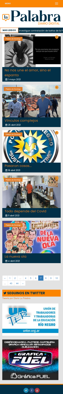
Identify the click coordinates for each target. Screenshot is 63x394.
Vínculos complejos (21, 120)
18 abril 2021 (14, 170)
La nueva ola (15, 256)
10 (56, 278)
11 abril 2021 (13, 215)
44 (17, 283)
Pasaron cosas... (18, 165)
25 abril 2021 (14, 124)
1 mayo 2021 (14, 79)
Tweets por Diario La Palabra (16, 298)
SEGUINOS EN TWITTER (25, 293)
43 (11, 283)
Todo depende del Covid (25, 211)
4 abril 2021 (14, 261)
